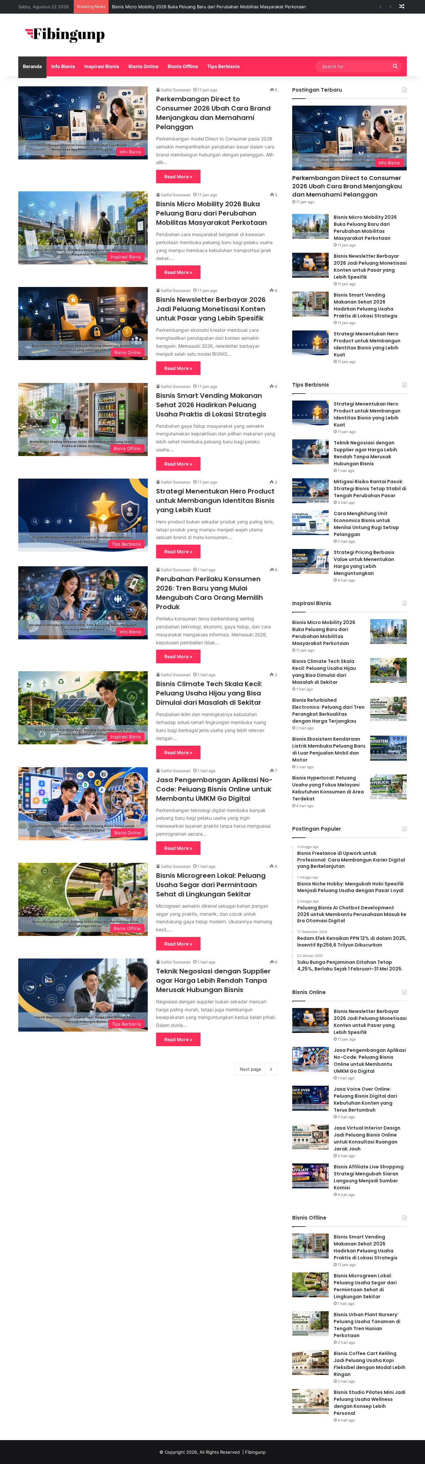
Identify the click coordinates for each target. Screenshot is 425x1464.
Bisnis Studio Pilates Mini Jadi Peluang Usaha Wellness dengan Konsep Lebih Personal (369, 1403)
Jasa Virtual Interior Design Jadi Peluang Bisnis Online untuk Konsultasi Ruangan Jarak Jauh (367, 1138)
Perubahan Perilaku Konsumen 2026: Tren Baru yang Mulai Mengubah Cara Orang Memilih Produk (209, 592)
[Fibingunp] (68, 35)
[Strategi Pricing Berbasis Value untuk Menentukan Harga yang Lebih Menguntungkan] (310, 561)
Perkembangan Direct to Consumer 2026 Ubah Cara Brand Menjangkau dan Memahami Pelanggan (213, 113)
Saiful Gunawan (176, 89)
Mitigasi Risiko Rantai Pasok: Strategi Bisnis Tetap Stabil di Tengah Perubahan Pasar (370, 488)
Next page (250, 1069)
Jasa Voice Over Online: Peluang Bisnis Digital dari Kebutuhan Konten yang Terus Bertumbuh (365, 1099)
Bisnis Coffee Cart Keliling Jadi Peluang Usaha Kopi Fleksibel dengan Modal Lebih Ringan (369, 1364)
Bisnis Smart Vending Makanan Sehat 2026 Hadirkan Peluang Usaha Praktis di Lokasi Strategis (211, 405)
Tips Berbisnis (223, 66)
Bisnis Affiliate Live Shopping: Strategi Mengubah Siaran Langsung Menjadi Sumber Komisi (369, 1177)
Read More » (178, 176)
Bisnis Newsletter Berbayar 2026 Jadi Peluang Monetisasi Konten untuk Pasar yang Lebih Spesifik (211, 309)
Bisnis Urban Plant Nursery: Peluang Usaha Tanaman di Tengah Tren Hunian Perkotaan (367, 1325)
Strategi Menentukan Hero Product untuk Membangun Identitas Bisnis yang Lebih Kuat (215, 500)
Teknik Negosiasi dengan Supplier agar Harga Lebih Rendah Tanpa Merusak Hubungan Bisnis (213, 980)
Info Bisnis (63, 66)
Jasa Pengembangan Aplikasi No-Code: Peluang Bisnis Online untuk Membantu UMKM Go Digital (214, 789)
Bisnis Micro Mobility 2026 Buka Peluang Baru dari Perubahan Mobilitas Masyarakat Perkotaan (209, 6)
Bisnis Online (143, 66)
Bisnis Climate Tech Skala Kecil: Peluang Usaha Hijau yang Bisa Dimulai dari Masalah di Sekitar (209, 693)
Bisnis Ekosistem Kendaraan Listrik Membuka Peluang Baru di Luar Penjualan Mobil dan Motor (328, 749)
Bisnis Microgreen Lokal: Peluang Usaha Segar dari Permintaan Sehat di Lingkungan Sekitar (211, 885)
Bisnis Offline (183, 66)
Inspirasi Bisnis (101, 66)
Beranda (32, 66)
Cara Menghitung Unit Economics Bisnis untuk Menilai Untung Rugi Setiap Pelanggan (366, 524)
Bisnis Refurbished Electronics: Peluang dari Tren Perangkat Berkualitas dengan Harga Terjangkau (328, 710)
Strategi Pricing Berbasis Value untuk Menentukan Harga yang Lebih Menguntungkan (364, 563)
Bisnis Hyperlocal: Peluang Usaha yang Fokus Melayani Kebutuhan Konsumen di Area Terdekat (328, 788)
